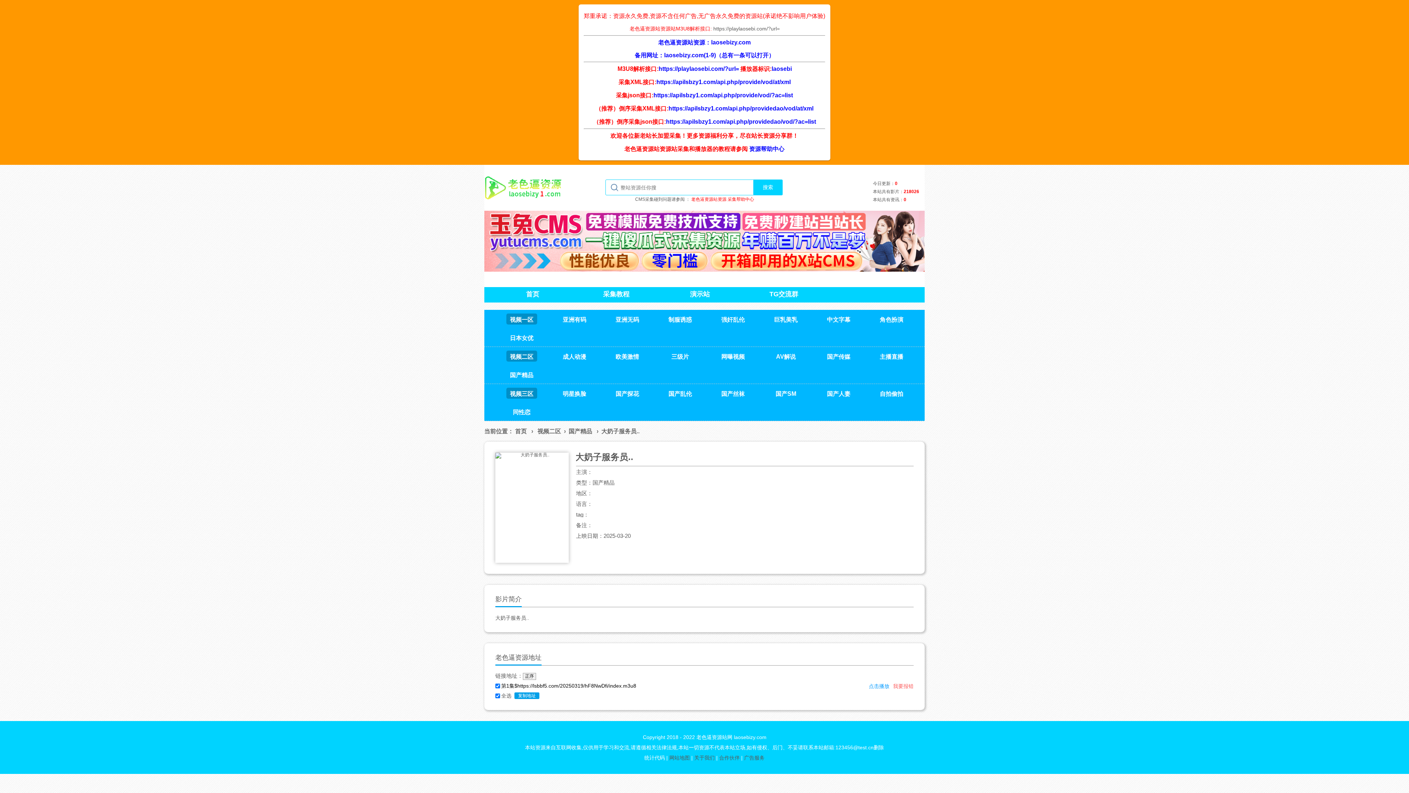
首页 (521, 431)
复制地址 (527, 695)
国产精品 (580, 431)
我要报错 (903, 686)
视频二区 (549, 431)
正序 (529, 676)
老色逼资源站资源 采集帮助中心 (722, 199)
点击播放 (879, 686)
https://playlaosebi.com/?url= (746, 29)
